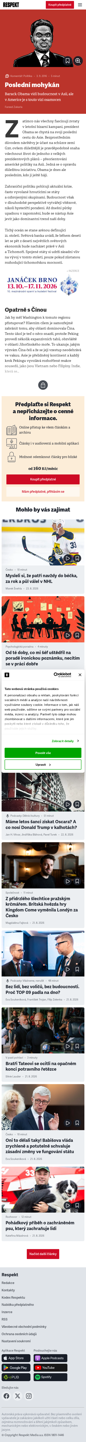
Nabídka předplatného (18, 1305)
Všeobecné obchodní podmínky (24, 1327)
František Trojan (36, 999)
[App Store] (16, 1358)
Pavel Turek (50, 834)
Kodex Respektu (13, 1298)
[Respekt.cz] (11, 4)
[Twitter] (17, 1399)
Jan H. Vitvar (13, 834)
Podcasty (15, 815)
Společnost (12, 892)
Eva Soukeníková (16, 999)
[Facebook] (6, 1399)
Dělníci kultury (31, 815)
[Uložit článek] (67, 61)
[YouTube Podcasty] (50, 1368)
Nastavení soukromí (16, 1341)
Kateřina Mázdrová (17, 1235)
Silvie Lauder (13, 1076)
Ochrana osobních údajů (19, 1334)
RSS (5, 1319)
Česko (9, 569)
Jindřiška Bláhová (31, 834)
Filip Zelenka (54, 999)
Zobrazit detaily (63, 741)
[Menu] (80, 5)
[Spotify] (50, 1377)
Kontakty (8, 1290)
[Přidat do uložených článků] (77, 558)
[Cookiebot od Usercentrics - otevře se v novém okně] (54, 674)
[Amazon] (16, 1377)
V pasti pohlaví (14, 1057)
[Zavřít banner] (80, 675)
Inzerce (7, 1312)
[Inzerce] (43, 285)
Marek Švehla (14, 588)
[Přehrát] (68, 558)
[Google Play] (16, 1368)
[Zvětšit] (43, 41)
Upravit (41, 764)
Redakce (8, 1283)
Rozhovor (11, 1217)
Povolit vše (43, 753)
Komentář (16, 76)
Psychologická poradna (19, 646)
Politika (27, 76)
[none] (78, 61)
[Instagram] (29, 1399)
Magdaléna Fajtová (17, 923)
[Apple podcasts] (50, 1358)
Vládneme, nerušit (33, 980)
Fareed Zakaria (13, 107)
